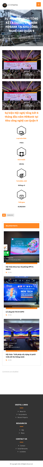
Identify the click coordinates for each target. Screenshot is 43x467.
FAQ (22, 430)
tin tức (10, 272)
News (22, 433)
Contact (22, 446)
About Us (23, 411)
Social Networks (23, 449)
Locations (23, 452)
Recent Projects (23, 417)
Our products (22, 414)
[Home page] (3, 36)
